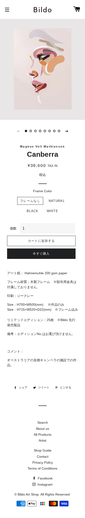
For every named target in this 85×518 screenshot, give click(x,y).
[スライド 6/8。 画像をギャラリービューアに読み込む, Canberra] (49, 131)
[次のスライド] (66, 131)
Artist (42, 440)
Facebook (45, 478)
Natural (57, 201)
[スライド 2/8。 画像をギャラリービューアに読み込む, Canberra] (30, 131)
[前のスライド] (18, 131)
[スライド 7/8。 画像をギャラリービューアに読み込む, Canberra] (54, 131)
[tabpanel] (42, 69)
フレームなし (30, 201)
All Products (42, 434)
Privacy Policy (42, 462)
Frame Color (42, 191)
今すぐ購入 (41, 253)
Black (32, 211)
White (52, 211)
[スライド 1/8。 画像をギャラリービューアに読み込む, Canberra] (26, 131)
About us (42, 429)
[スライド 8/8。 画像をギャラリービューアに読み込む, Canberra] (59, 131)
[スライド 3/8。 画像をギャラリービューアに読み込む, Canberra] (35, 131)
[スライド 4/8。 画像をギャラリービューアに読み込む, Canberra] (40, 131)
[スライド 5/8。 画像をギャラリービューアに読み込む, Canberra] (44, 131)
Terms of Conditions (42, 468)
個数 (13, 228)
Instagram (45, 484)
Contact (42, 456)
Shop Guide (42, 450)
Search (42, 422)
